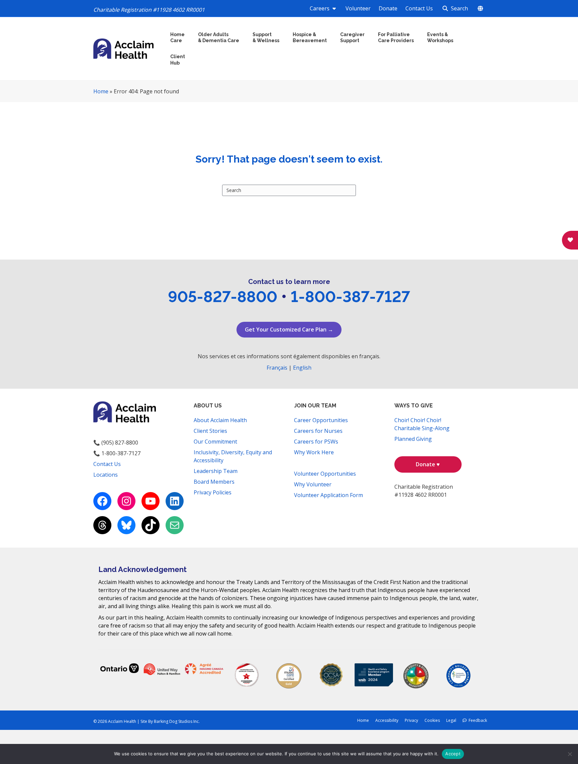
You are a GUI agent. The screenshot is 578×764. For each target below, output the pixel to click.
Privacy (411, 720)
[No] (569, 754)
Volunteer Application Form (328, 495)
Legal (451, 720)
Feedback (477, 720)
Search (459, 8)
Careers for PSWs (316, 441)
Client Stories (210, 431)
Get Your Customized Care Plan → (289, 329)
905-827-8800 (222, 297)
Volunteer (358, 8)
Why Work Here (314, 452)
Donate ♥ (428, 464)
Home (100, 91)
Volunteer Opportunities (325, 473)
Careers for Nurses (318, 431)
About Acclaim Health (220, 420)
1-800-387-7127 (350, 297)
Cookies (432, 720)
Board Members (214, 481)
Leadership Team (215, 471)
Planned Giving (413, 439)
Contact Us (419, 8)
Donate (388, 8)
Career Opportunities (321, 420)
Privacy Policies (212, 492)
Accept (453, 753)
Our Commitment (215, 441)
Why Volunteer (312, 484)
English (302, 367)
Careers (320, 8)
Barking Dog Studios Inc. (177, 721)
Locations (105, 474)
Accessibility (386, 720)
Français (277, 367)
